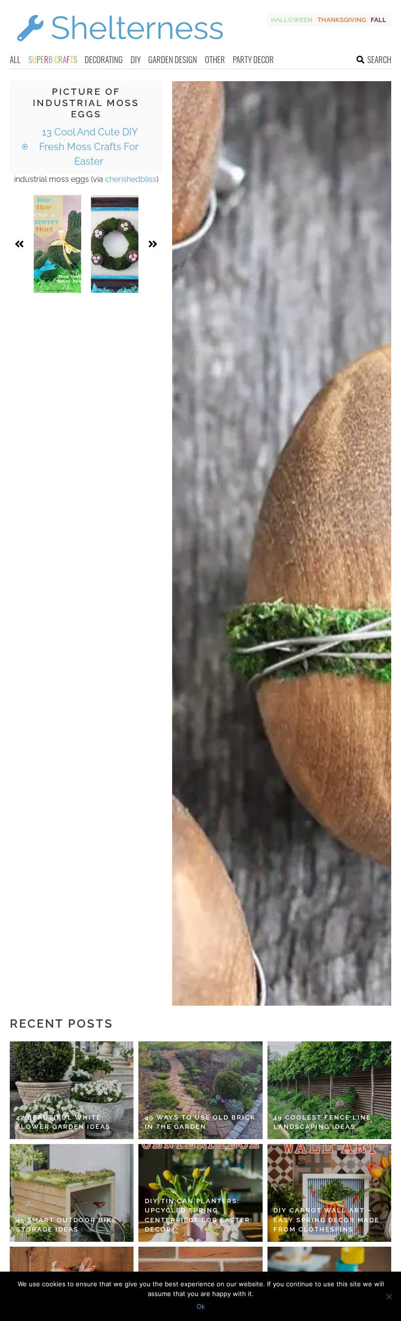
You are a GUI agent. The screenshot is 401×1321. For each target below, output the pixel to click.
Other (215, 59)
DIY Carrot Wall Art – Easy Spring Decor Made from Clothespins (326, 1220)
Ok (201, 1306)
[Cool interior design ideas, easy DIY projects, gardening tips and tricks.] (120, 47)
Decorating (104, 59)
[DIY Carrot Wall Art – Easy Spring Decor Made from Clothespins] (329, 1193)
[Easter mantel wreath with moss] (114, 244)
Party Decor (253, 59)
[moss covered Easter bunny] (57, 244)
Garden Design (172, 59)
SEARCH (379, 59)
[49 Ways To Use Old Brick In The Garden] (200, 1090)
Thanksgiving (341, 19)
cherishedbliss (130, 179)
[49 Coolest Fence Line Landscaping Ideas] (329, 1090)
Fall (378, 19)
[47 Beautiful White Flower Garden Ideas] (72, 1090)
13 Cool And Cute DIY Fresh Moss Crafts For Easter (88, 146)
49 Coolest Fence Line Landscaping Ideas (322, 1122)
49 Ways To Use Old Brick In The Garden (200, 1122)
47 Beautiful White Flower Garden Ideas (63, 1122)
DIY (136, 59)
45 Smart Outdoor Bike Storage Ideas (66, 1224)
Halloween (291, 19)
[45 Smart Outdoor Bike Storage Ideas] (72, 1193)
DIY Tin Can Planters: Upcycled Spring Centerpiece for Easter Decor (197, 1215)
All (15, 59)
